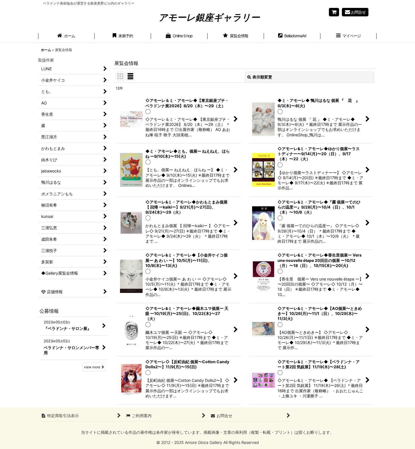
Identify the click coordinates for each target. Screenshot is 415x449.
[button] (348, 36)
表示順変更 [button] (262, 77)
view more (92, 367)
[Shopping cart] (334, 12)
